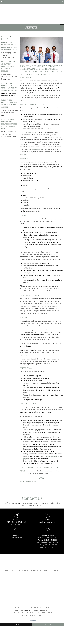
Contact (57, 570)
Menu (2, 2)
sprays (25, 459)
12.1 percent (35, 95)
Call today (23, 471)
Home (6, 570)
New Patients (23, 570)
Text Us (49, 624)
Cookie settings (32, 620)
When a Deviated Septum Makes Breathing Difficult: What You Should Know (9, 124)
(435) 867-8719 (17, 537)
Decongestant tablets (52, 456)
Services (47, 570)
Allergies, (26, 119)
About (13, 570)
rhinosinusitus (37, 149)
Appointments (36, 570)
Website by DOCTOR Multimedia (32, 615)
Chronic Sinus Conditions (28, 481)
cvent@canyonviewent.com (47, 522)
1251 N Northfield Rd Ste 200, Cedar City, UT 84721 (32, 607)
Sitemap (12, 612)
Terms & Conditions (47, 612)
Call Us (17, 624)
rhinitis (24, 154)
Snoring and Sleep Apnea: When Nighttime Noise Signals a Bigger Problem (8, 66)
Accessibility (21, 612)
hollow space (31, 132)
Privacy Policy (34, 612)
